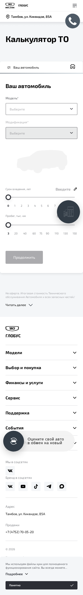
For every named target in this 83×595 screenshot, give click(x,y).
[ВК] (10, 470)
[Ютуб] (23, 486)
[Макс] (61, 486)
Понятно (15, 585)
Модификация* (17, 122)
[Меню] (74, 5)
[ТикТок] (36, 486)
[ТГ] (48, 486)
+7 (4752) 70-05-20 (20, 532)
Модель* (12, 98)
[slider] (8, 197)
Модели (14, 352)
